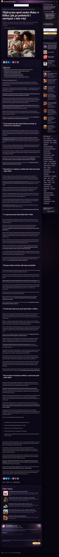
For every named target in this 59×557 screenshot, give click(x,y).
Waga (51, 186)
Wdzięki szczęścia (47, 188)
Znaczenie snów (46, 203)
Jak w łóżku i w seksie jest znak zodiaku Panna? (18, 516)
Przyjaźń (45, 178)
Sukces (53, 182)
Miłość (45, 167)
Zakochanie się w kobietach (48, 192)
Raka (9, 9)
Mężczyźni (53, 165)
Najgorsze (49, 167)
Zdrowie (53, 201)
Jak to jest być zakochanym (48, 146)
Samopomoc (49, 180)
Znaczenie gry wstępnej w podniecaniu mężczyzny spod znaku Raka (16, 71)
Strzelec (49, 182)
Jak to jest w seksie (16, 482)
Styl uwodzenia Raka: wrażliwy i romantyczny (18, 260)
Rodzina (52, 178)
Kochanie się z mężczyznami (48, 159)
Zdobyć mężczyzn (47, 197)
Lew (48, 163)
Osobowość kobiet (47, 169)
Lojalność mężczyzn (47, 165)
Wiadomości (53, 188)
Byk (52, 138)
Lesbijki (45, 163)
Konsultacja (4, 532)
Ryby (44, 180)
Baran (45, 138)
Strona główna (5, 9)
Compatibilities (46, 142)
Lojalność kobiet (53, 163)
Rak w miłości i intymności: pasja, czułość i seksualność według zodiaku (22, 510)
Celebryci (54, 140)
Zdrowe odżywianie (47, 199)
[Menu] (57, 2)
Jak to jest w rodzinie (47, 153)
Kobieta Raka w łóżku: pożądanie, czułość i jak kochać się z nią (20, 504)
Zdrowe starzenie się (47, 201)
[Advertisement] (21, 5)
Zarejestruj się (50, 33)
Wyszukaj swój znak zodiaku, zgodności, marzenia (49, 211)
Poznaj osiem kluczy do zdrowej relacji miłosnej (30, 370)
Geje (51, 142)
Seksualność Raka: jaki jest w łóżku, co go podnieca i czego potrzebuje (22, 497)
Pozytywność (54, 176)
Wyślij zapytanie (36, 543)
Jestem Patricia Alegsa (49, 4)
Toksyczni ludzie (46, 186)
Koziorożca (45, 161)
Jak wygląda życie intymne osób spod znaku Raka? (18, 491)
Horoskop (7, 482)
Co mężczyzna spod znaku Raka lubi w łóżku (12, 72)
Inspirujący (45, 144)
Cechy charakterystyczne (48, 140)
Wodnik (45, 190)
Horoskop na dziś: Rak (48, 11)
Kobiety (53, 155)
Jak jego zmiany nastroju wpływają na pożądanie (13, 73)
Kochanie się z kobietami (48, 157)
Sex (11, 482)
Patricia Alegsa (7, 27)
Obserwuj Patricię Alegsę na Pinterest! (10, 80)
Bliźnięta (48, 138)
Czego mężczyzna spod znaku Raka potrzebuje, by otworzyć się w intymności (18, 69)
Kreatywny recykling (52, 161)
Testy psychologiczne (47, 184)
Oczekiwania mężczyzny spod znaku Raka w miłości (13, 75)
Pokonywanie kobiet (47, 176)
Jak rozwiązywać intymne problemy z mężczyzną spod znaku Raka (16, 76)
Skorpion (45, 182)
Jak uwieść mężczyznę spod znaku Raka (31, 209)
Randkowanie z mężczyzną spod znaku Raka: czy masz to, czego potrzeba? (17, 468)
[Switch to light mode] (54, 2)
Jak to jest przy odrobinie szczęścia (49, 148)
